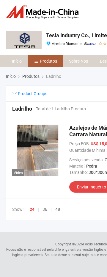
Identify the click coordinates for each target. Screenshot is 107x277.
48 (57, 209)
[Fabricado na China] (43, 12)
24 (32, 209)
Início (17, 61)
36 (45, 209)
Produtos (48, 61)
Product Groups (32, 93)
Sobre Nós (78, 61)
